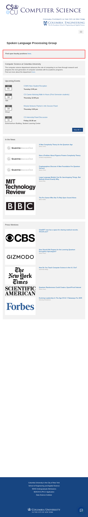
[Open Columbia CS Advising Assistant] (81, 510)
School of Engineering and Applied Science (44, 486)
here (29, 53)
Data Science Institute (44, 495)
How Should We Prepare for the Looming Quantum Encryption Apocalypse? (57, 250)
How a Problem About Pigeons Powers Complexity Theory (59, 155)
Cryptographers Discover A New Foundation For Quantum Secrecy (59, 167)
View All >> (77, 130)
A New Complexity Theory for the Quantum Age (56, 144)
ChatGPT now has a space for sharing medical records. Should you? (58, 231)
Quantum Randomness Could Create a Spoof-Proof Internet (60, 287)
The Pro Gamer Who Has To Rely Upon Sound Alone (57, 198)
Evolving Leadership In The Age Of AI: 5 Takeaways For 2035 (60, 298)
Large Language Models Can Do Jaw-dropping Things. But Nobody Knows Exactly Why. (60, 178)
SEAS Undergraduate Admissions (44, 489)
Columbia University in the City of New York (64, 19)
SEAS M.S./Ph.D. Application (44, 492)
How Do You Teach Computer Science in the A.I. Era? (58, 267)
